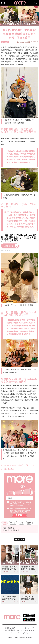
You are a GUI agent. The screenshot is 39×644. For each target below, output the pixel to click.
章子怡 (13, 523)
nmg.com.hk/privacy (23, 504)
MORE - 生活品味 (6, 601)
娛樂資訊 (5, 42)
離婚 (29, 523)
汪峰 (21, 523)
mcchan (23, 601)
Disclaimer (14, 633)
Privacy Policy (23, 633)
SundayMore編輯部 (23, 42)
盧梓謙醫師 (24, 571)
